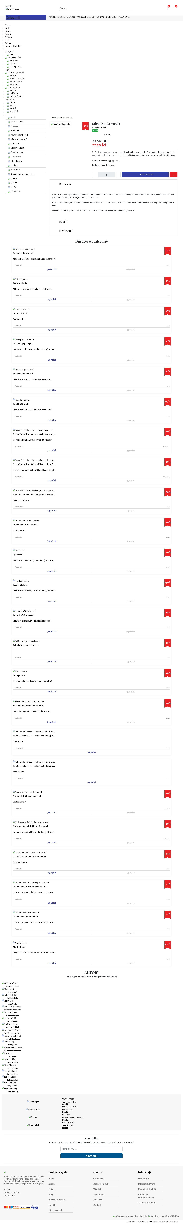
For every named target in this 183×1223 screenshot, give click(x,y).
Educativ (14, 75)
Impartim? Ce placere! (23, 615)
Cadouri (13, 63)
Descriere (65, 184)
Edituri (52, 1189)
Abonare (91, 1155)
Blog (51, 1194)
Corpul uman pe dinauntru (25, 916)
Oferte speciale (56, 1210)
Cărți (52, 16)
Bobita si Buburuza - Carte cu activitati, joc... (34, 735)
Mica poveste (19, 675)
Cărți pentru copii (19, 134)
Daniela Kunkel (99, 127)
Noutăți (81, 16)
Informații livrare (146, 1183)
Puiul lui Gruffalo (21, 404)
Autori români (14, 57)
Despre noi (143, 1178)
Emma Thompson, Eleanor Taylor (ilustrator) (33, 832)
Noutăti (52, 1205)
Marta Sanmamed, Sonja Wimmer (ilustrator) (33, 560)
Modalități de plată (147, 1189)
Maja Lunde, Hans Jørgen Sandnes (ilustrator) (34, 258)
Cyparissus (18, 554)
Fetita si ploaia (20, 283)
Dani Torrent (19, 530)
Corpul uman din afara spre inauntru (30, 886)
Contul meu (98, 1178)
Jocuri (61, 16)
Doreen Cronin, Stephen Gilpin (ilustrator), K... (34, 470)
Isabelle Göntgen (21, 500)
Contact (97, 1205)
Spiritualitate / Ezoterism (22, 174)
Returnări (97, 1199)
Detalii (62, 221)
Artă (12, 54)
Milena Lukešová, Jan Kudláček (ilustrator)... (33, 289)
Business (14, 60)
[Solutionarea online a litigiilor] (163, 1216)
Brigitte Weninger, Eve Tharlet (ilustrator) (32, 620)
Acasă (51, 1178)
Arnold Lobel (19, 319)
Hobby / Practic (17, 78)
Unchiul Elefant (20, 313)
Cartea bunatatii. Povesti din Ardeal (29, 856)
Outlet (91, 16)
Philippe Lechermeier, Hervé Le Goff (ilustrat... (34, 952)
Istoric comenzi (100, 1183)
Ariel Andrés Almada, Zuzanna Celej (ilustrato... (34, 590)
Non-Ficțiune (14, 87)
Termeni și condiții (147, 1202)
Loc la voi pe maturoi (23, 373)
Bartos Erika (18, 741)
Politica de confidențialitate (146, 1196)
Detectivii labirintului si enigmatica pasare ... (34, 494)
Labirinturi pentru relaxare (26, 645)
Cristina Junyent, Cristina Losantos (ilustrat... (33, 892)
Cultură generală (16, 72)
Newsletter (98, 1194)
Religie (13, 90)
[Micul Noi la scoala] (60, 124)
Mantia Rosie (19, 947)
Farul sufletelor (20, 585)
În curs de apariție (57, 1199)
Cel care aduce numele (24, 253)
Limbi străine (16, 81)
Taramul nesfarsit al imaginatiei (28, 705)
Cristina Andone (20, 862)
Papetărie (14, 111)
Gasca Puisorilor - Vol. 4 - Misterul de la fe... (34, 464)
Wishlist (97, 1189)
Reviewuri (65, 231)
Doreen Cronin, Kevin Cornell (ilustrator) (32, 439)
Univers (111, 165)
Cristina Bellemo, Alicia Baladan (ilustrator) (32, 681)
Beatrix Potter (19, 801)
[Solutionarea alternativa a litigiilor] (130, 1216)
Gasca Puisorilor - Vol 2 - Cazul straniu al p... (34, 434)
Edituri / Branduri (118, 16)
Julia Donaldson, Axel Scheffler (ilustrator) (32, 379)
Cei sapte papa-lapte (22, 343)
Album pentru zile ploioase (25, 524)
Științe (13, 102)
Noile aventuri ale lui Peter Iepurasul (30, 826)
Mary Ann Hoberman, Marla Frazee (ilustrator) (34, 349)
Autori (101, 16)
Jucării (70, 16)
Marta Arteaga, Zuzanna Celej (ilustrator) (32, 711)
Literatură (14, 84)
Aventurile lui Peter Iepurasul (27, 796)
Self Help (14, 93)
